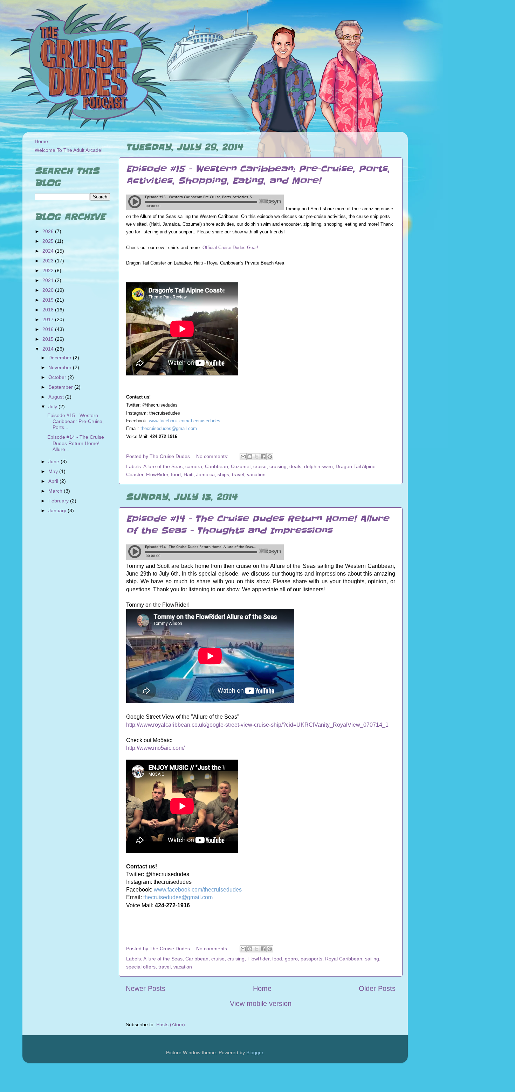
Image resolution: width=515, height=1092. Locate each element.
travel (238, 474)
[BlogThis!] (249, 456)
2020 (48, 290)
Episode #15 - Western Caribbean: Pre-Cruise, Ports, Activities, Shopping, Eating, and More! (258, 174)
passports (311, 958)
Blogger (254, 1052)
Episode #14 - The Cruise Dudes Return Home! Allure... (75, 443)
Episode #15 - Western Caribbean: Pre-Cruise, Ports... (75, 421)
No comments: (213, 456)
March (56, 491)
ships (223, 474)
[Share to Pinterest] (269, 456)
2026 (48, 231)
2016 (48, 329)
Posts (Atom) (170, 1024)
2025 (48, 241)
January (58, 510)
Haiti (188, 474)
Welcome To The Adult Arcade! (69, 150)
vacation (256, 474)
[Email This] (243, 456)
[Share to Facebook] (263, 456)
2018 (48, 309)
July (53, 406)
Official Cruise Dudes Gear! (230, 247)
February (59, 500)
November (60, 367)
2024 (48, 251)
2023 (48, 260)
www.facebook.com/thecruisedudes (184, 420)
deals (295, 466)
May (53, 471)
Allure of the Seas (163, 466)
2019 (48, 300)
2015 (48, 339)
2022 (48, 270)
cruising (278, 466)
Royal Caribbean (343, 958)
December (60, 357)
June (54, 461)
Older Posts (377, 988)
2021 (48, 280)
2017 (48, 319)
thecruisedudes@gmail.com (168, 428)
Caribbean (216, 466)
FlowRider (157, 474)
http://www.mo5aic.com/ (155, 748)
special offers (141, 967)
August (56, 397)
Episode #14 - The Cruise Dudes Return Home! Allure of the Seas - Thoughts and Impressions (257, 524)
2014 (48, 349)
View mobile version (260, 1003)
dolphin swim (318, 466)
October (58, 377)
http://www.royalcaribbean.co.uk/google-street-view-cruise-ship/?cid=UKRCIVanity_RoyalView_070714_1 (257, 725)
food (176, 474)
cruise (260, 466)
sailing (372, 958)
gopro (291, 958)
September (61, 387)
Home (262, 988)
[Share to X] (256, 456)
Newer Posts (145, 988)
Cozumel (240, 466)
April (54, 481)
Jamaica (205, 474)
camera (193, 466)
